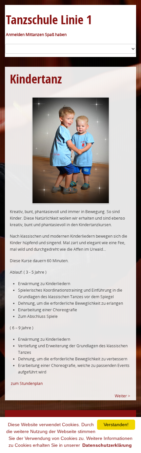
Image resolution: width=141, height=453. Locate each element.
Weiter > (122, 396)
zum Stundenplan (27, 383)
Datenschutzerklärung (107, 445)
